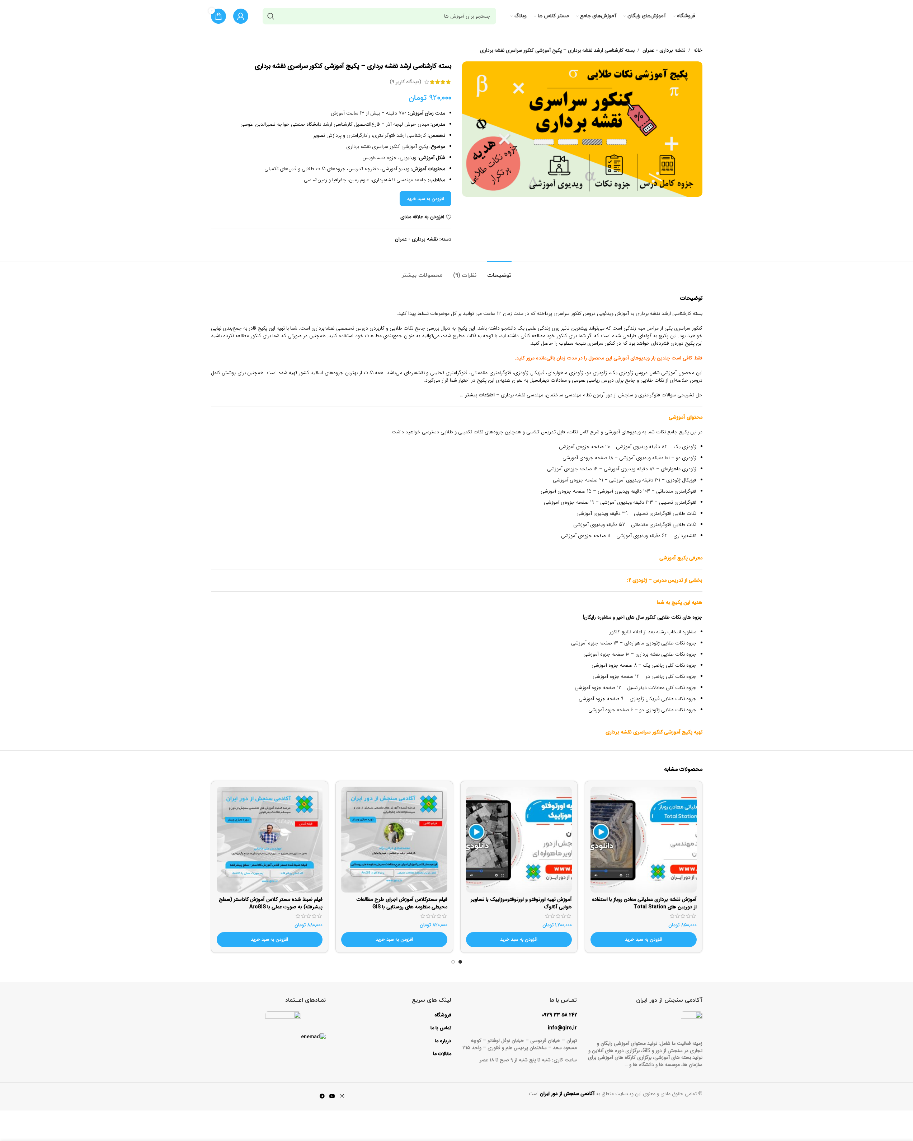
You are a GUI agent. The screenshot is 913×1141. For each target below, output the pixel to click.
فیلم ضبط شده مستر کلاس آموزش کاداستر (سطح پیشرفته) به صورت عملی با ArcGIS (271, 903)
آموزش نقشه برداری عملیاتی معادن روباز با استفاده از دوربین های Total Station (644, 903)
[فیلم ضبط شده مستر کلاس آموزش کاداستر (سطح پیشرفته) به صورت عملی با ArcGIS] (270, 840)
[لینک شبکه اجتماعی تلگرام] (322, 1096)
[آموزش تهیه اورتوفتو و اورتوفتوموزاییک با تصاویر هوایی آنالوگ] (519, 840)
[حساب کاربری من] (241, 16)
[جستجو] (271, 16)
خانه (697, 50)
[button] (643, 939)
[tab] (499, 272)
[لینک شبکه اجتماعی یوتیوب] (332, 1096)
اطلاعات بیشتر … (477, 395)
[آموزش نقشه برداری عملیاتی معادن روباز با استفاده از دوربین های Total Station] (643, 840)
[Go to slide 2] (453, 964)
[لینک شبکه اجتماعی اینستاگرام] (342, 1096)
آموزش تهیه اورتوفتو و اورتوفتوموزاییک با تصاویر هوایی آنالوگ (521, 903)
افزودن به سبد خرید (425, 198)
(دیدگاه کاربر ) (405, 82)
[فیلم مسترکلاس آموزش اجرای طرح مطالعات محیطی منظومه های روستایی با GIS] (394, 840)
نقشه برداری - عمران (664, 50)
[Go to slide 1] (460, 964)
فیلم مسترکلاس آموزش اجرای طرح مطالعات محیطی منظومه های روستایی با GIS (402, 903)
